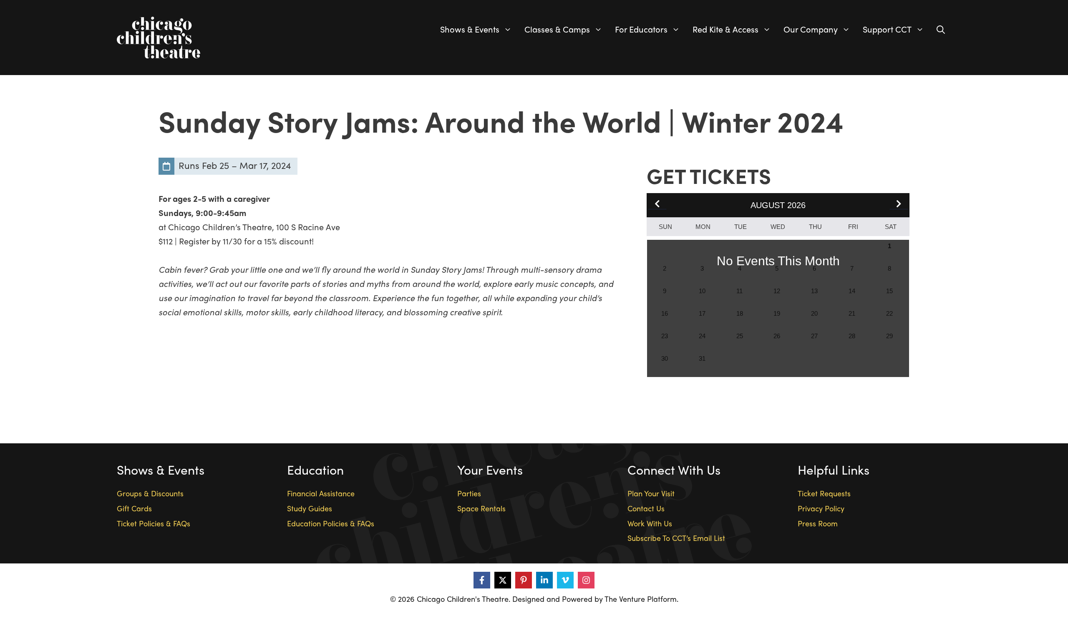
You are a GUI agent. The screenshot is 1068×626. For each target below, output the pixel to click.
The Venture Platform (641, 598)
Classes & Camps (557, 29)
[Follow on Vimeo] (565, 580)
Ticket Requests (824, 493)
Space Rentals (481, 508)
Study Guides (309, 508)
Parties (469, 493)
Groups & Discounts (150, 493)
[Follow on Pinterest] (523, 580)
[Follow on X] (502, 580)
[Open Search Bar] (940, 29)
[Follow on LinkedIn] (544, 580)
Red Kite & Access (725, 29)
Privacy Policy (821, 508)
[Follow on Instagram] (586, 580)
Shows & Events (469, 29)
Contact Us (646, 508)
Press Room (818, 523)
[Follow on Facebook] (482, 580)
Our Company (810, 29)
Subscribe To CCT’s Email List (676, 538)
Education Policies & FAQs (330, 523)
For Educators (641, 29)
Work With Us (649, 523)
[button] (899, 204)
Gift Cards (134, 508)
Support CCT (887, 29)
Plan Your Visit (651, 493)
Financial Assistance (321, 493)
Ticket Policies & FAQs (153, 523)
